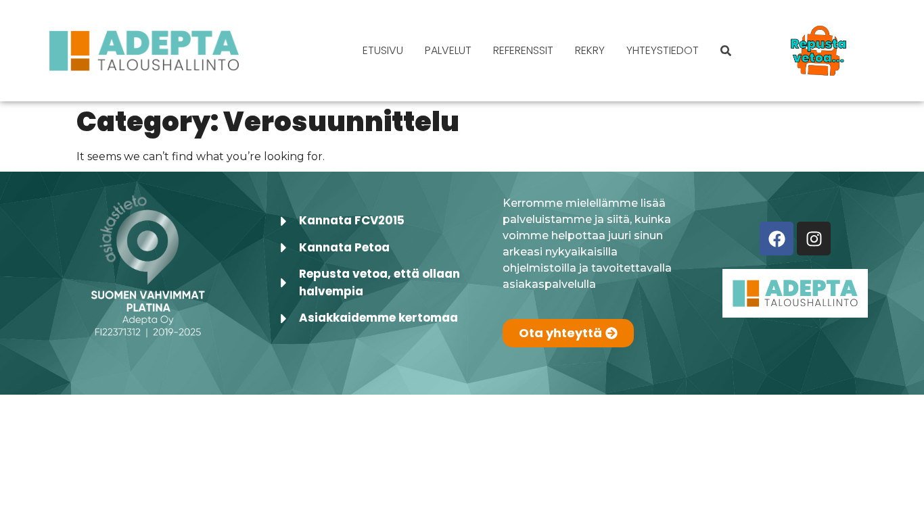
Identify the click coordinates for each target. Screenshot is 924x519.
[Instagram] (814, 238)
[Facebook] (776, 238)
